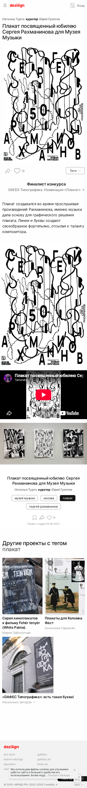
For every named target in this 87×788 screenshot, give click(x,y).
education (10, 764)
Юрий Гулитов (49, 19)
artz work (9, 754)
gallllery (42, 754)
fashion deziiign (13, 759)
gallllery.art (44, 759)
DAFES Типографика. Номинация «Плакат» (45, 190)
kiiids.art (42, 764)
